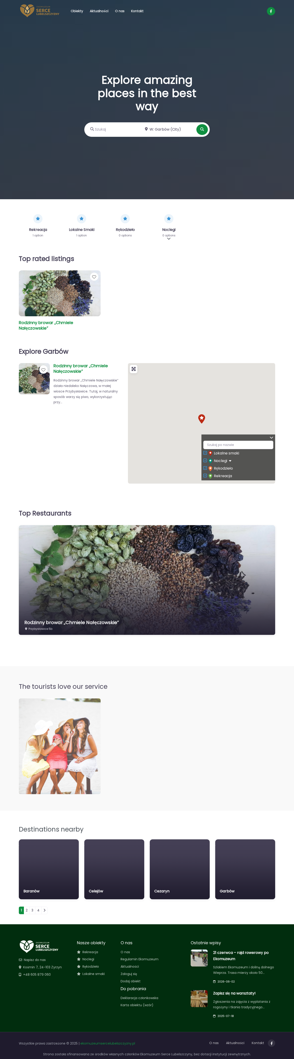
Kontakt (137, 11)
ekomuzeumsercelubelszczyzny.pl (107, 1043)
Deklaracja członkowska (139, 998)
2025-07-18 (226, 1016)
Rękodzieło (223, 468)
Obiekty (77, 11)
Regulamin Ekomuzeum (139, 959)
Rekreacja (223, 476)
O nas (119, 11)
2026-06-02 (226, 981)
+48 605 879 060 (37, 974)
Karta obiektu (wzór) (137, 1005)
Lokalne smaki (226, 453)
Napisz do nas (35, 960)
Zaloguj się (129, 974)
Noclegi (220, 460)
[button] (201, 418)
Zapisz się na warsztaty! (234, 993)
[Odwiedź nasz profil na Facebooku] (271, 11)
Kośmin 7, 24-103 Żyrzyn (42, 967)
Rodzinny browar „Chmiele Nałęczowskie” (46, 325)
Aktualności (99, 11)
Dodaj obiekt (131, 981)
